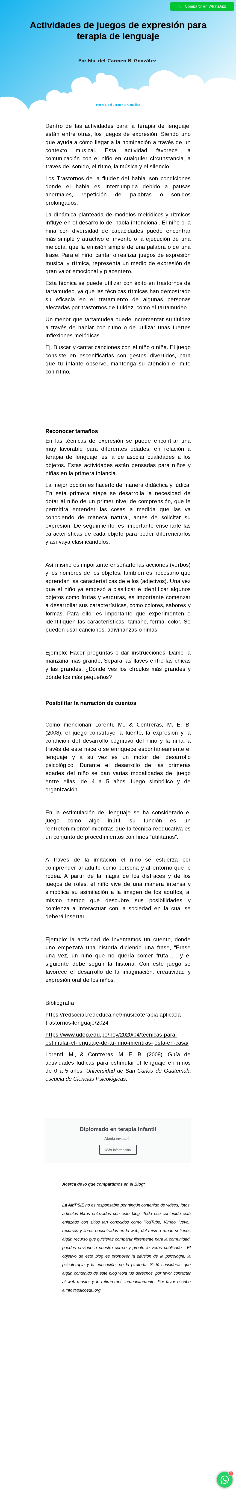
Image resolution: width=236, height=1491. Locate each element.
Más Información (118, 1150)
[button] (114, 1473)
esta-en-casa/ (171, 1043)
